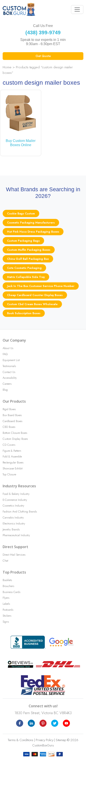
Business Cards (11, 592)
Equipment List (11, 360)
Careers (7, 384)
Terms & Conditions (20, 740)
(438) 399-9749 (43, 32)
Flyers (6, 598)
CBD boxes (9, 427)
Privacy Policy (44, 740)
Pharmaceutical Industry (16, 535)
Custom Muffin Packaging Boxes (28, 250)
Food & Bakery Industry (16, 494)
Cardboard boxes (12, 421)
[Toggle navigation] (77, 9)
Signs (6, 622)
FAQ (5, 354)
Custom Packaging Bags (23, 241)
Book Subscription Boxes (23, 313)
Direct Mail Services (14, 555)
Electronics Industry (14, 523)
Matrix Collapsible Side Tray (26, 277)
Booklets (7, 580)
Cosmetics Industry (13, 505)
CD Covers (9, 445)
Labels (6, 604)
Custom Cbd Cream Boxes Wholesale (32, 304)
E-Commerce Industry (15, 500)
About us (8, 348)
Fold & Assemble (12, 456)
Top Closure (9, 474)
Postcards (8, 610)
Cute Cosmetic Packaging (24, 268)
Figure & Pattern (12, 451)
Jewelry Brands (11, 529)
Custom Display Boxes (15, 439)
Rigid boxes (9, 409)
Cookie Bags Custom (21, 213)
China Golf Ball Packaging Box (28, 259)
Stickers (7, 616)
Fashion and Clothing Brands (20, 511)
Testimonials (9, 366)
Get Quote (43, 56)
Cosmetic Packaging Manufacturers (31, 222)
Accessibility (10, 378)
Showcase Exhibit (12, 468)
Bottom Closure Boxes (15, 433)
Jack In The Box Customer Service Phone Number (40, 286)
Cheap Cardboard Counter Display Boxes (35, 295)
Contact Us (9, 372)
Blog (5, 390)
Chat (5, 560)
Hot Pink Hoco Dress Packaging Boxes (33, 232)
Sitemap (61, 740)
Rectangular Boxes (13, 462)
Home (7, 67)
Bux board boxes (12, 415)
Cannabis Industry (13, 517)
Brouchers (8, 586)
